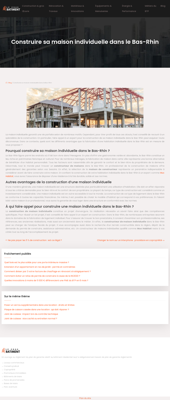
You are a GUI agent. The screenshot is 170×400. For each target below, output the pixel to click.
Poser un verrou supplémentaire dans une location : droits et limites (39, 305)
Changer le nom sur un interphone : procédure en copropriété (129, 240)
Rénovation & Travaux (56, 8)
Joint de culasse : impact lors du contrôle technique (31, 314)
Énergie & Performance (129, 8)
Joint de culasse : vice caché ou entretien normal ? (30, 318)
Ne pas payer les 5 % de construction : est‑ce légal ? (35, 240)
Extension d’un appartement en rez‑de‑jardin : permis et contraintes (39, 266)
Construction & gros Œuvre (33, 8)
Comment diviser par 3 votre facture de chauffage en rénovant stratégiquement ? (47, 271)
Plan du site (85, 398)
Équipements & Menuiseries (103, 8)
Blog (163, 5)
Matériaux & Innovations (77, 8)
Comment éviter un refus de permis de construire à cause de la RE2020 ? (42, 275)
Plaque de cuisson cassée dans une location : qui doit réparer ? (36, 309)
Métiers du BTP (150, 8)
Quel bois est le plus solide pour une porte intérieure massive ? (36, 262)
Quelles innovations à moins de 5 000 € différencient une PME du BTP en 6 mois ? (46, 280)
